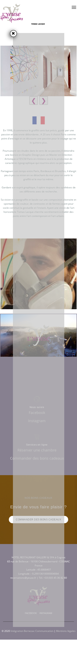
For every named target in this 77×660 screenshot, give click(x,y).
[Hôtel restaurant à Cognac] (11, 13)
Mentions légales (66, 631)
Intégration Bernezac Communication (32, 631)
